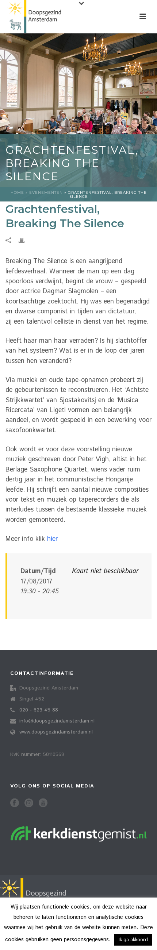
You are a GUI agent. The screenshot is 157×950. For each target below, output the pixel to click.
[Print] (25, 240)
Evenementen (46, 192)
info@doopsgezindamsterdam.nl (57, 721)
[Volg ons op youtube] (43, 803)
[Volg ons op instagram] (28, 803)
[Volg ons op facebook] (14, 803)
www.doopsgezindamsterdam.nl (56, 732)
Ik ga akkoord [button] (133, 939)
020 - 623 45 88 (38, 710)
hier (52, 539)
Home (17, 192)
